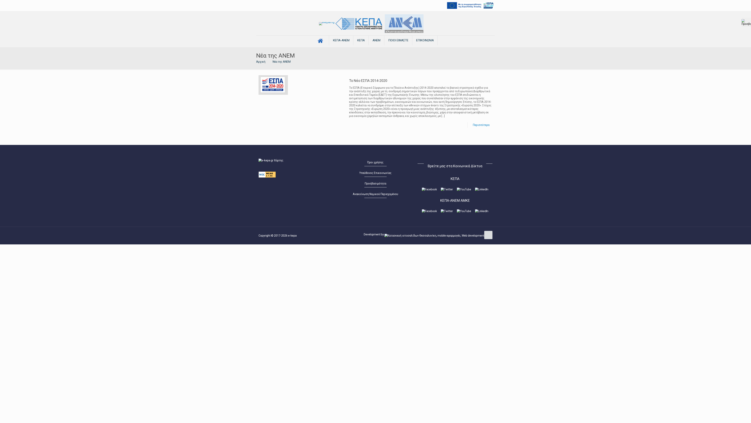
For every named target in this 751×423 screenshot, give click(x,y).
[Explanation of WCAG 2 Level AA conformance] (267, 176)
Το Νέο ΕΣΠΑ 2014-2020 (368, 81)
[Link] (326, 23)
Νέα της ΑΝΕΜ (282, 61)
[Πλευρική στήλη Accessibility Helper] (746, 22)
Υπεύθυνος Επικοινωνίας (375, 172)
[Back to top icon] (488, 235)
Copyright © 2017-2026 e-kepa (278, 235)
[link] (326, 23)
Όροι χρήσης (375, 162)
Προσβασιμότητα (375, 183)
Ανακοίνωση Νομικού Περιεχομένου (375, 194)
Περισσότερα (481, 125)
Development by (374, 234)
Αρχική (260, 61)
